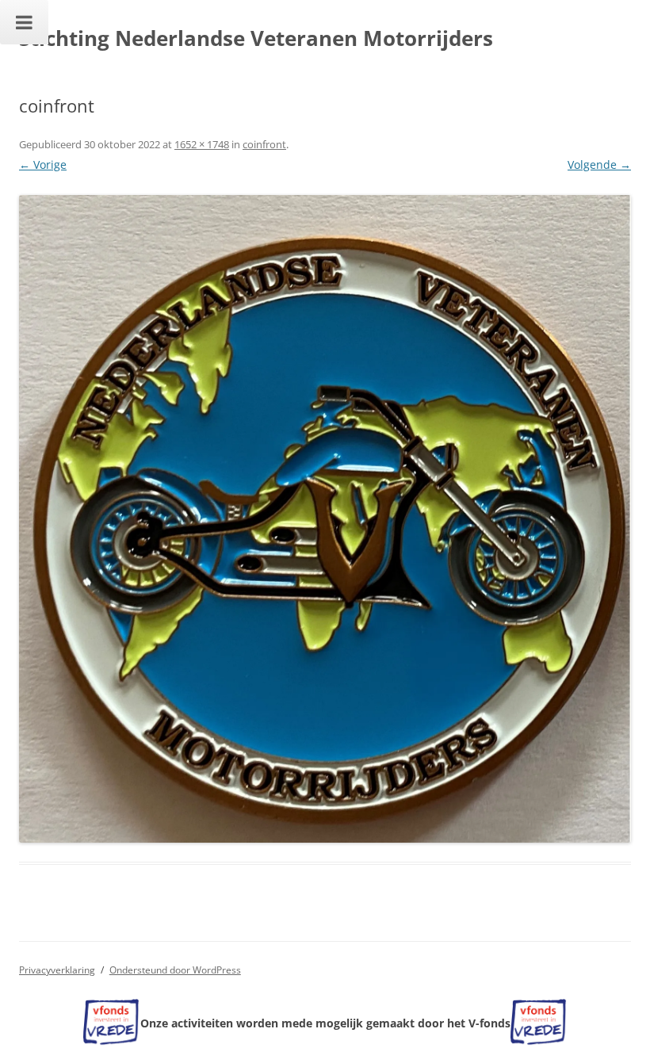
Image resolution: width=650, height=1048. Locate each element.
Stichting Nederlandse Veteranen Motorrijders (256, 38)
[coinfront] (325, 519)
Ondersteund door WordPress (175, 970)
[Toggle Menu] (24, 22)
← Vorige (43, 164)
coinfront (264, 144)
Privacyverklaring (57, 970)
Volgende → (599, 164)
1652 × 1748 (201, 144)
